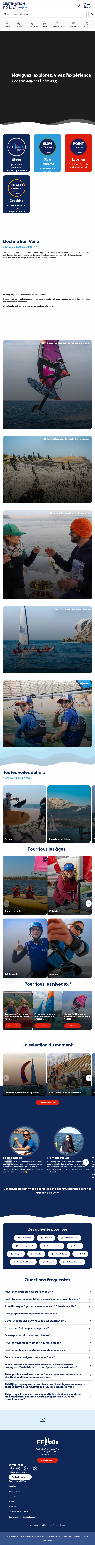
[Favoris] (78, 5)
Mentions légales (80, 1536)
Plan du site (47, 1540)
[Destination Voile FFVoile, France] (15, 5)
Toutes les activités (20, 1477)
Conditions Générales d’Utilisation (35, 1536)
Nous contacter (47, 1460)
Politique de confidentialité (61, 1536)
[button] (6, 903)
